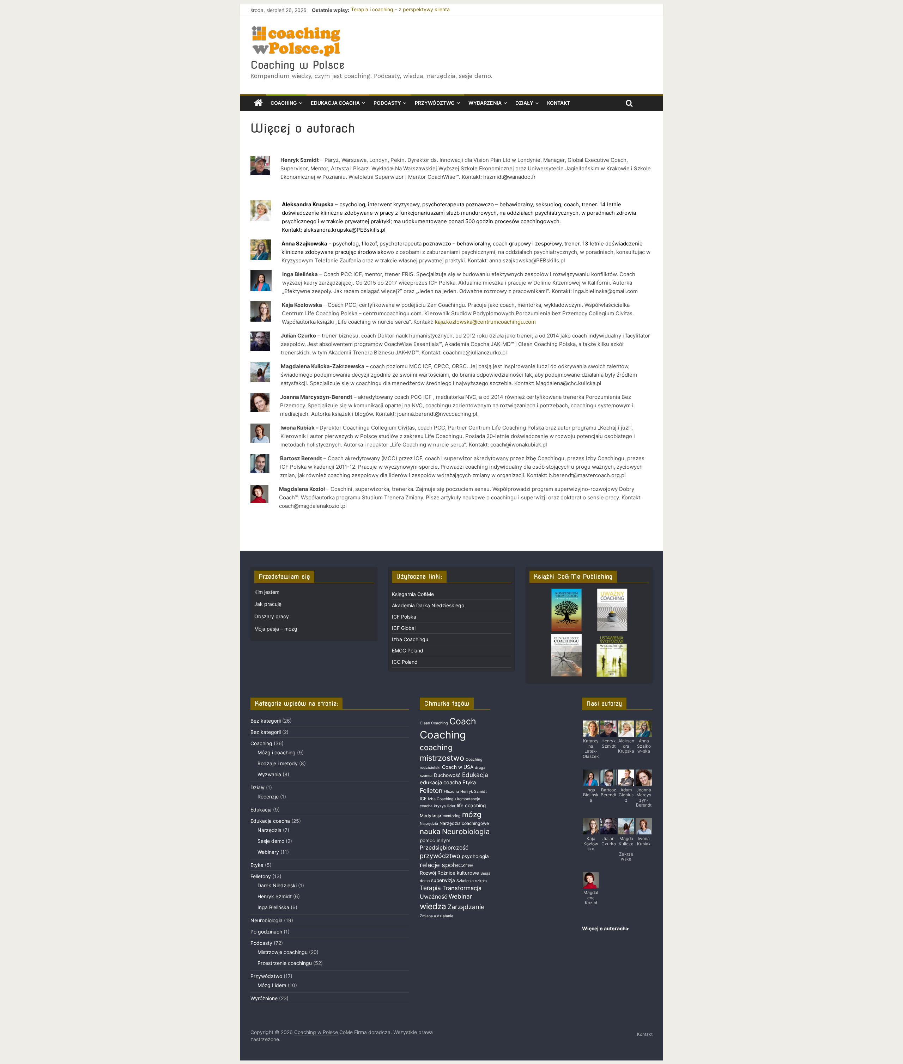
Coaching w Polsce (297, 65)
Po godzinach (266, 932)
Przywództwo (435, 103)
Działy (524, 103)
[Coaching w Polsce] (258, 103)
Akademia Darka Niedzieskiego (428, 605)
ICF (423, 798)
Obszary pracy (271, 616)
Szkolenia (465, 880)
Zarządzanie (466, 907)
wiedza (433, 906)
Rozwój (428, 873)
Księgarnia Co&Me (413, 594)
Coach (462, 721)
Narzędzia (269, 830)
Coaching (284, 103)
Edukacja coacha (335, 103)
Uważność (433, 896)
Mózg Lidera (271, 985)
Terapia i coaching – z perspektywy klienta (400, 10)
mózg (471, 814)
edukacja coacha (440, 782)
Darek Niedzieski (277, 885)
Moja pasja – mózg (275, 629)
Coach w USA (457, 767)
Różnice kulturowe (458, 873)
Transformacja (461, 888)
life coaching (471, 805)
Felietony (260, 876)
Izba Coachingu (410, 639)
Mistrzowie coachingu (282, 952)
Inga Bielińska (273, 907)
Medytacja (430, 815)
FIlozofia (451, 791)
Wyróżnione (264, 998)
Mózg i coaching (276, 752)
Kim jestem (266, 592)
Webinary (268, 852)
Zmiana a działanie (436, 916)
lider (451, 806)
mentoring (452, 816)
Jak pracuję (267, 604)
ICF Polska (404, 617)
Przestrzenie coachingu (284, 963)
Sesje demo (270, 841)
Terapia (430, 888)
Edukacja (261, 810)
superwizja (443, 880)
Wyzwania (269, 774)
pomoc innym (435, 840)
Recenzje (268, 796)
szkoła (481, 880)
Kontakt (558, 103)
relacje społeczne (446, 865)
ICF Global (404, 628)
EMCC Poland (407, 650)
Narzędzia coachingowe (464, 823)
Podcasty (387, 103)
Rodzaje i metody (277, 763)
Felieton (431, 790)
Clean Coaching (434, 723)
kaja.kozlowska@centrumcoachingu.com (485, 321)
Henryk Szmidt (274, 896)
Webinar (460, 896)
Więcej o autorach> (605, 928)
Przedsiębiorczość (444, 847)
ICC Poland (405, 662)
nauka (430, 831)
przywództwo (440, 855)
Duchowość (447, 775)
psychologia (475, 856)
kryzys (440, 806)
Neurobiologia (266, 920)
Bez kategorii (265, 721)
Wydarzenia (485, 103)
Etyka (256, 865)
